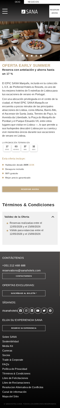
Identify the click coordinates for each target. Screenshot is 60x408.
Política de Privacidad (14, 369)
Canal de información (14, 392)
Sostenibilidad (10, 341)
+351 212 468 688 (13, 265)
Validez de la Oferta (30, 217)
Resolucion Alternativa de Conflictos (22, 387)
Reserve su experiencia (23, 328)
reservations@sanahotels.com (21, 270)
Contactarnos (24, 276)
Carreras (7, 350)
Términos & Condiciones (16, 373)
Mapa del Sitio (10, 396)
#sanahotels (10, 310)
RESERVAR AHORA (54, 11)
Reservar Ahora (30, 189)
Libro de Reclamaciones (16, 382)
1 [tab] (22, 56)
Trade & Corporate (12, 360)
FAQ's (5, 364)
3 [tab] (32, 56)
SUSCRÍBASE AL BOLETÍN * (24, 293)
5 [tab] (41, 56)
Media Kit (7, 346)
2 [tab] (27, 56)
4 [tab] (36, 56)
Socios (6, 355)
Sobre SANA (9, 337)
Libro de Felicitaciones (15, 378)
